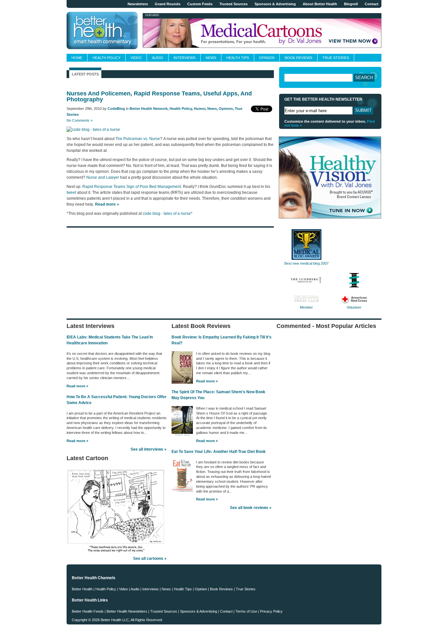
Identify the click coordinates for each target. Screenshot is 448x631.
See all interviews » (149, 449)
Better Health (82, 589)
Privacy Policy (271, 611)
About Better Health (320, 4)
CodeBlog (116, 109)
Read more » (77, 386)
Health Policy (106, 58)
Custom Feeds (200, 4)
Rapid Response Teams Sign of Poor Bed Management (131, 186)
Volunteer (354, 307)
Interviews (184, 58)
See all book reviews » (251, 507)
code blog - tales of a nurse (167, 213)
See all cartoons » (150, 558)
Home (76, 58)
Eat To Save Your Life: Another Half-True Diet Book (219, 451)
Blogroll (351, 4)
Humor (199, 109)
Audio (157, 58)
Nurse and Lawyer (102, 177)
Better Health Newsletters (127, 611)
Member (306, 307)
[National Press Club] (306, 302)
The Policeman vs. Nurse (137, 138)
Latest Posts (85, 74)
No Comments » (79, 120)
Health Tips (237, 58)
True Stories (335, 58)
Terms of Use (246, 611)
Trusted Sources (233, 4)
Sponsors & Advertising (275, 4)
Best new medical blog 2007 (306, 263)
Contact (371, 4)
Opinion (267, 58)
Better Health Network (149, 109)
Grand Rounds (167, 4)
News (211, 58)
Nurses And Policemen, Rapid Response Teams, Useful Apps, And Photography (159, 96)
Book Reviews (298, 58)
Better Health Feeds (88, 611)
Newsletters (138, 4)
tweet (71, 192)
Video (136, 58)
